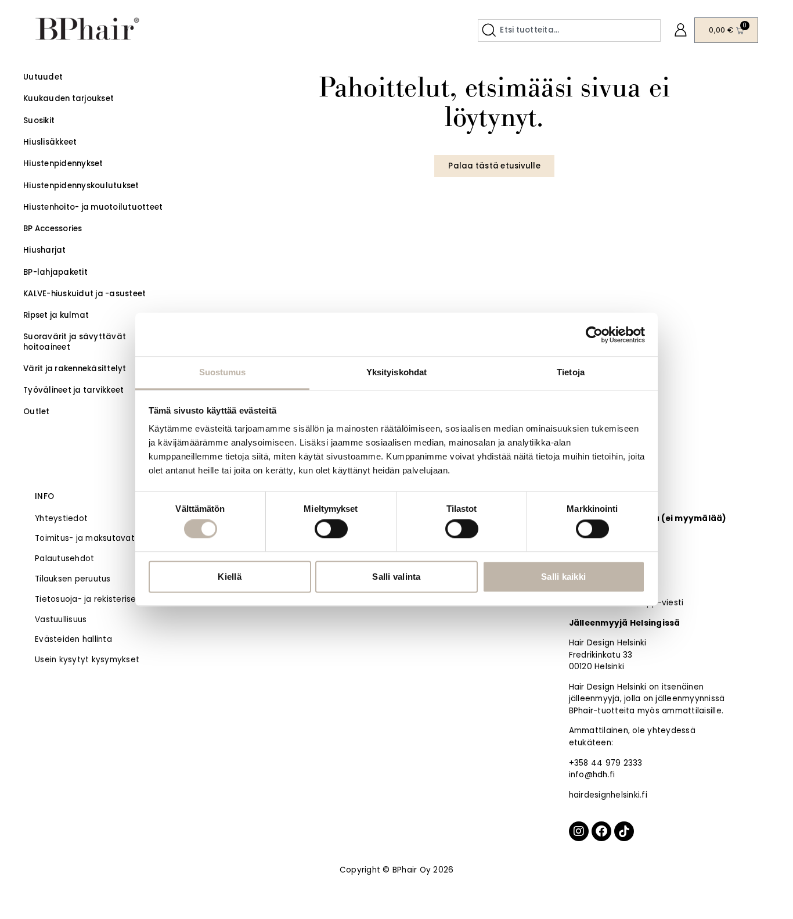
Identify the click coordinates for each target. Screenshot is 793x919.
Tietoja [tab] (571, 372)
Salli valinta (396, 576)
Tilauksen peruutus (73, 578)
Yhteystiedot (61, 518)
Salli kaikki (563, 576)
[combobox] (569, 30)
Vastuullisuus (60, 619)
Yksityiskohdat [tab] (396, 372)
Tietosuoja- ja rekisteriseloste (96, 599)
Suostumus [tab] (222, 372)
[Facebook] (601, 831)
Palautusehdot (64, 558)
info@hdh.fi (592, 774)
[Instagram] (579, 831)
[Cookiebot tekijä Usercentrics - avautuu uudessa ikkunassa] (594, 334)
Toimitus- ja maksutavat (85, 538)
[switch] (331, 529)
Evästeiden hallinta (73, 639)
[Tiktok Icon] (624, 831)
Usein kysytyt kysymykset (87, 659)
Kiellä (229, 576)
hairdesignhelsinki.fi (608, 794)
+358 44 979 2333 (606, 763)
